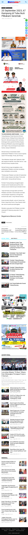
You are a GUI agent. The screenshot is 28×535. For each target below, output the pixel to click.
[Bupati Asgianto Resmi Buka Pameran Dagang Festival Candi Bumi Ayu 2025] (5, 404)
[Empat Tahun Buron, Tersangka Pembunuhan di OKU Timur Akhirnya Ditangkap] (23, 503)
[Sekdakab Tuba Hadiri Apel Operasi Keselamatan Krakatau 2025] (5, 254)
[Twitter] (26, 33)
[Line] (26, 28)
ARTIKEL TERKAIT (5, 238)
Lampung (8, 5)
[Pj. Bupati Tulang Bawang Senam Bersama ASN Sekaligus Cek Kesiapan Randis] (5, 276)
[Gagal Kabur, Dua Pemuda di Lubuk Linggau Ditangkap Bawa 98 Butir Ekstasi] (23, 487)
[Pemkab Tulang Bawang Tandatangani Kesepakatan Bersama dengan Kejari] (5, 262)
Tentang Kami (11, 530)
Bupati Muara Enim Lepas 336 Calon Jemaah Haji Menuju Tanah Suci (18, 451)
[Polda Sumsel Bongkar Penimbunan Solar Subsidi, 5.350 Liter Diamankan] (23, 495)
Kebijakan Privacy (15, 529)
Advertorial (4, 369)
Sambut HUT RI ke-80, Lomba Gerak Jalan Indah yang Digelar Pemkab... (17, 436)
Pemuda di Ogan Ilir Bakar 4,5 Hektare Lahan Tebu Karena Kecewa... (8, 463)
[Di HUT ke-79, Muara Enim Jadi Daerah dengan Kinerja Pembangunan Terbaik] (5, 397)
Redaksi (5, 530)
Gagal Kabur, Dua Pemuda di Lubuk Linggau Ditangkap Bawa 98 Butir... (9, 487)
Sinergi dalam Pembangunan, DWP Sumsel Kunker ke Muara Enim (7, 231)
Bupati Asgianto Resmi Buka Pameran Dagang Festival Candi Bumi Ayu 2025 (18, 404)
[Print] (26, 38)
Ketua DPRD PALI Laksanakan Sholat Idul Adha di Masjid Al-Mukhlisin (17, 443)
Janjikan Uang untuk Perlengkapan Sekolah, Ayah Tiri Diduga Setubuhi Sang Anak (9, 519)
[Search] (26, 2)
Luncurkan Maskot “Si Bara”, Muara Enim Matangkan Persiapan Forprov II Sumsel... (13, 374)
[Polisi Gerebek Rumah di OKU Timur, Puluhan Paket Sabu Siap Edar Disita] (23, 511)
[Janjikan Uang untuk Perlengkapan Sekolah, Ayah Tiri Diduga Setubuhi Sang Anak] (23, 519)
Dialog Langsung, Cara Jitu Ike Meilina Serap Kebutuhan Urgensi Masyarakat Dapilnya (18, 389)
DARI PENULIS (14, 238)
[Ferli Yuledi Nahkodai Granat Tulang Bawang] (5, 285)
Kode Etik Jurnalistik (20, 530)
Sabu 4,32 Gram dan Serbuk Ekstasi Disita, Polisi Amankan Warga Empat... (8, 471)
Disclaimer (23, 529)
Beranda (3, 5)
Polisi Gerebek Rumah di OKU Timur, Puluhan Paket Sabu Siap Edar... (9, 511)
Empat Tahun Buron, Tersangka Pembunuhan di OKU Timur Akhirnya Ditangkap (9, 503)
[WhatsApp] (26, 20)
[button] (2, 2)
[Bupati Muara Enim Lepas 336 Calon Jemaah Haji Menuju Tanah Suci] (5, 451)
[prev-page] (2, 291)
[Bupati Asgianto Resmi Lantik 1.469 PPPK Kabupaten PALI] (5, 429)
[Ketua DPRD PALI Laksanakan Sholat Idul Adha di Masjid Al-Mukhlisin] (5, 443)
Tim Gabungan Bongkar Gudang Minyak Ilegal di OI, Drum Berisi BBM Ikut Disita (21, 231)
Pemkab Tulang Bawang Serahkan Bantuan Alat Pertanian (16, 269)
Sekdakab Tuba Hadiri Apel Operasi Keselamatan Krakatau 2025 (17, 254)
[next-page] (5, 291)
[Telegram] (26, 23)
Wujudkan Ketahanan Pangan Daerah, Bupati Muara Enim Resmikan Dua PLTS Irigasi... (17, 421)
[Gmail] (26, 35)
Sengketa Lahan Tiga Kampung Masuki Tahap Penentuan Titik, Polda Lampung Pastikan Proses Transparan (17, 246)
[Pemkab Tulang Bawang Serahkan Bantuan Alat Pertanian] (5, 269)
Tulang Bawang (15, 5)
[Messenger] (26, 25)
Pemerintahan (9, 222)
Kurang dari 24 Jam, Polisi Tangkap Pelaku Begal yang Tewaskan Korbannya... (8, 479)
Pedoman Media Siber (6, 529)
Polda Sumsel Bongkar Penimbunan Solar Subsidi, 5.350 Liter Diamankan (9, 495)
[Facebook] (26, 30)
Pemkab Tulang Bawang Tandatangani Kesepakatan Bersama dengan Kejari (17, 261)
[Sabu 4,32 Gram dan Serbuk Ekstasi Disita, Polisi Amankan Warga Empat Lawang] (23, 471)
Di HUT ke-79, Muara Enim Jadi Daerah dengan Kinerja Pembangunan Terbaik (17, 397)
